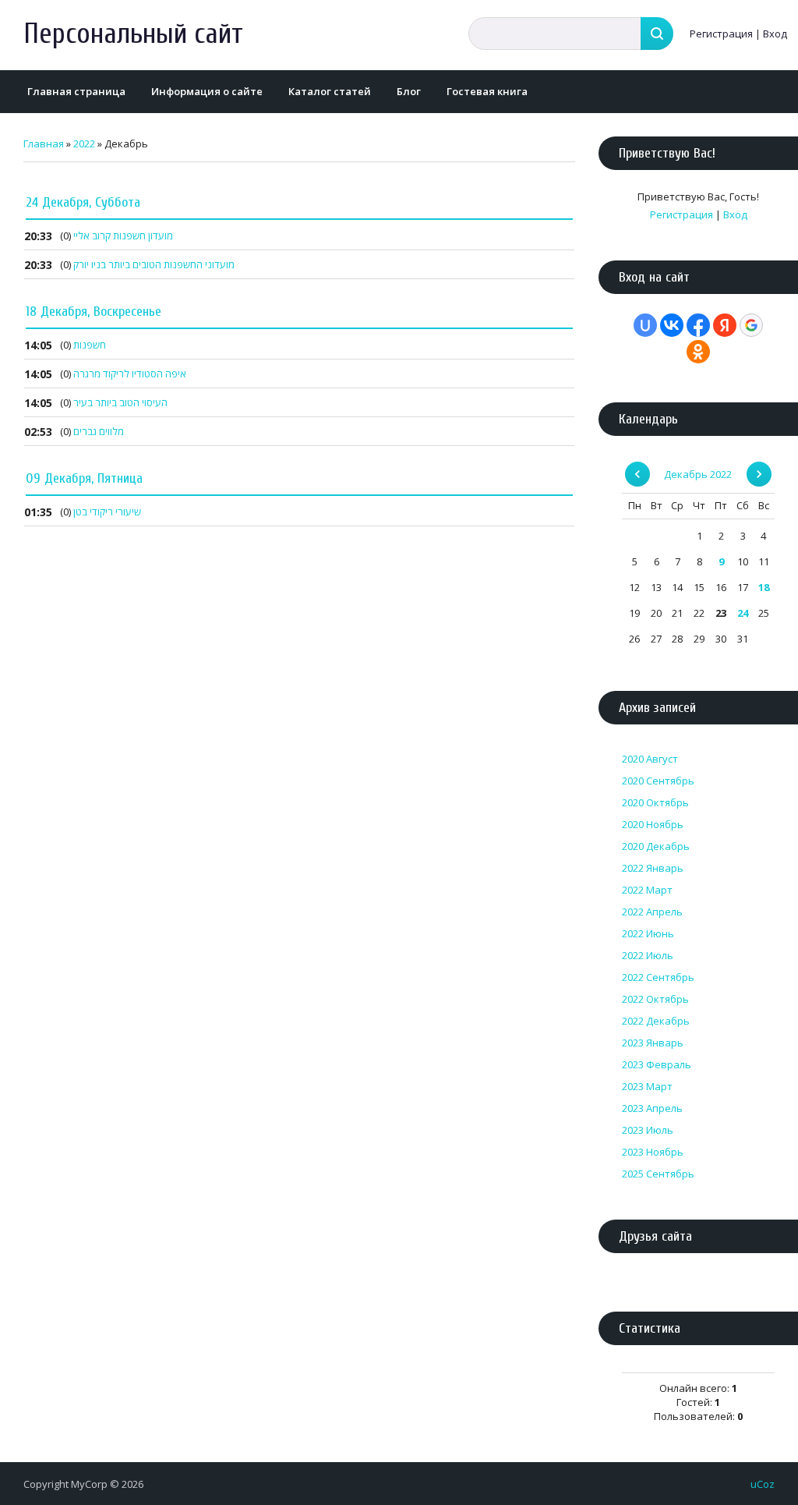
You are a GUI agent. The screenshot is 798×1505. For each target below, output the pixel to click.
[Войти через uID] (645, 325)
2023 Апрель (652, 1108)
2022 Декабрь (656, 1021)
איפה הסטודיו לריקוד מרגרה (129, 374)
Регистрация (721, 34)
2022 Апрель (652, 912)
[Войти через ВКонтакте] (671, 325)
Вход (775, 34)
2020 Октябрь (655, 802)
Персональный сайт (133, 34)
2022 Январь (652, 868)
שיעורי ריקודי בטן (107, 512)
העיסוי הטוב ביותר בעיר (120, 402)
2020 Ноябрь (652, 824)
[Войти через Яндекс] (724, 325)
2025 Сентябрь (658, 1174)
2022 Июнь (648, 933)
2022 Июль (647, 955)
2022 (84, 143)
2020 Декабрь (656, 846)
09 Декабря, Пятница (84, 478)
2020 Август (650, 759)
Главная (43, 143)
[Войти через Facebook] (698, 325)
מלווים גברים (98, 431)
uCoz (762, 1484)
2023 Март (647, 1086)
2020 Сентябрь (658, 781)
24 (742, 613)
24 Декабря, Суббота (83, 202)
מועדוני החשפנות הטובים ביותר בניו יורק (154, 264)
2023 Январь (652, 1043)
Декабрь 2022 (698, 474)
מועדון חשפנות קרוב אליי (123, 235)
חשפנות (89, 345)
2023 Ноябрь (652, 1152)
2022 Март (647, 890)
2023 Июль (647, 1130)
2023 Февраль (656, 1064)
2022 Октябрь (655, 999)
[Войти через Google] (751, 325)
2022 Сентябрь (658, 977)
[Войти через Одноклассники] (698, 351)
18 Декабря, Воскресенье (93, 311)
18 (763, 587)
